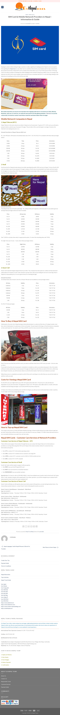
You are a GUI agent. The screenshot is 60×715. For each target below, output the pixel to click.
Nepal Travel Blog (30, 14)
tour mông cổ (4, 597)
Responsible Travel (6, 681)
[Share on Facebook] (26, 526)
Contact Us (4, 678)
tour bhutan (4, 586)
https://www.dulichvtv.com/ (8, 604)
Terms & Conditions (6, 566)
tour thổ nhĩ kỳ (4, 599)
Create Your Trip (5, 560)
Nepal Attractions (5, 574)
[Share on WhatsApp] (23, 526)
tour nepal (3, 584)
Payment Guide (5, 563)
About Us (3, 676)
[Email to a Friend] (31, 526)
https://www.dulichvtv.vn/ (7, 602)
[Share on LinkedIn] (36, 526)
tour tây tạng (4, 595)
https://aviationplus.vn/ (7, 608)
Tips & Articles (5, 577)
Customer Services (5, 684)
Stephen (37, 23)
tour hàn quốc (4, 591)
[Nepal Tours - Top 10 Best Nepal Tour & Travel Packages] (30, 7)
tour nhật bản (4, 589)
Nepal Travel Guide (6, 580)
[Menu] (2, 7)
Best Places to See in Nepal (50, 547)
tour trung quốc (5, 588)
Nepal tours (13, 68)
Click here (48, 113)
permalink (42, 531)
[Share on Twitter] (28, 526)
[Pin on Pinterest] (34, 526)
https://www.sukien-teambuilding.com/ (11, 606)
